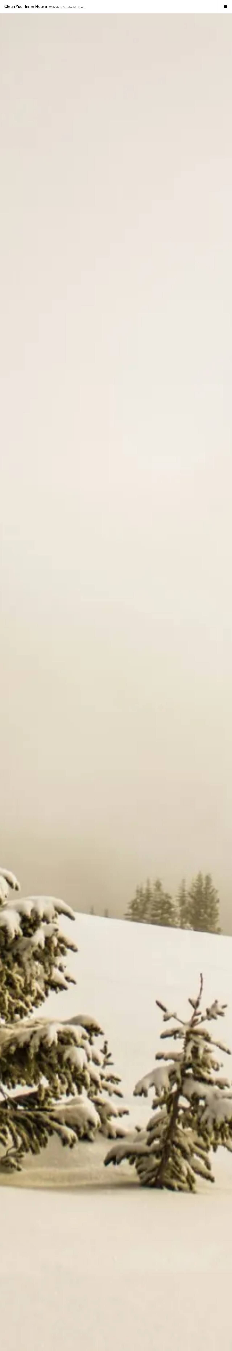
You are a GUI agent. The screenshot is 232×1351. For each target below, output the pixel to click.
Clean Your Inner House (25, 6)
